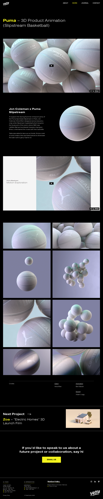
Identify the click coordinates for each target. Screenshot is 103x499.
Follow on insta (53, 486)
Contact (96, 3)
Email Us (51, 460)
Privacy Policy (6, 495)
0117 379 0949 (8, 492)
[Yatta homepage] (6, 3)
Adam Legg (80, 394)
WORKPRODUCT (27, 485)
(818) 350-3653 (30, 489)
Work (74, 3)
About (65, 3)
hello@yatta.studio (10, 490)
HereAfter (58, 386)
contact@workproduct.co (32, 488)
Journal (85, 3)
